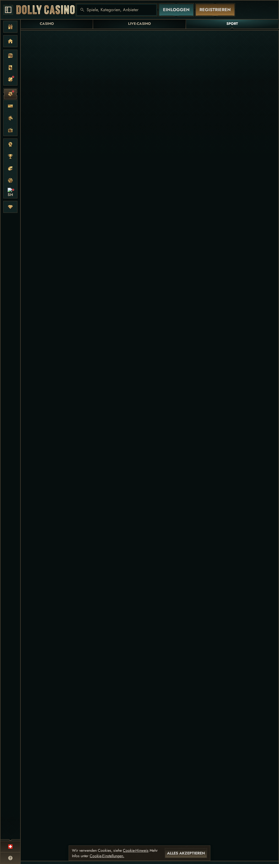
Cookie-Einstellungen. (107, 856)
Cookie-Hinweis (135, 850)
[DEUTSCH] (10, 846)
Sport (232, 23)
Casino (47, 23)
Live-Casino (139, 23)
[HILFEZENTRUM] (10, 858)
